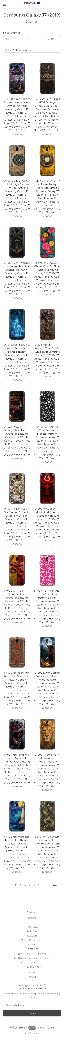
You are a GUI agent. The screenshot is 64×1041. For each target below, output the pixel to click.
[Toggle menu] (4, 4)
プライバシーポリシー (32, 940)
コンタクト (32, 922)
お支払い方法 (32, 926)
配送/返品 (32, 931)
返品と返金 (32, 935)
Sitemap (32, 944)
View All (32, 977)
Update (52, 39)
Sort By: (8, 50)
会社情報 (32, 917)
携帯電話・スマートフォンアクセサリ (32, 958)
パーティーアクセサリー (32, 963)
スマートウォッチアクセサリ (32, 954)
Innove (32, 972)
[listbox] (23, 50)
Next (55, 885)
